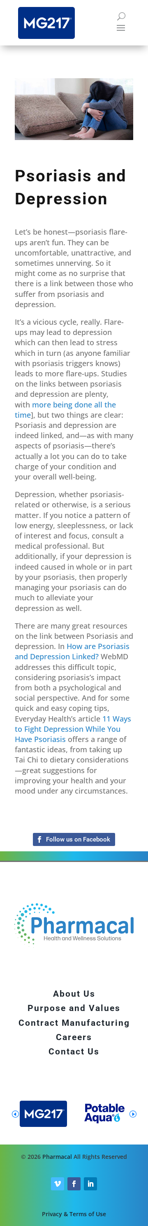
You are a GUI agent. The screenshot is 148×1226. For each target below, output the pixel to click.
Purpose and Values (74, 1008)
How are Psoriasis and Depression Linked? (72, 651)
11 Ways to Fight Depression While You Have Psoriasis (73, 729)
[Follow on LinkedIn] (90, 1183)
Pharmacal (57, 1156)
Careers (74, 1037)
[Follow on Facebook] (74, 839)
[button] (133, 1114)
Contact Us (74, 1051)
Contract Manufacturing (74, 1023)
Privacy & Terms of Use (74, 1214)
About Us (74, 994)
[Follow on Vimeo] (57, 1183)
